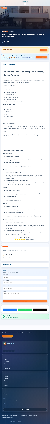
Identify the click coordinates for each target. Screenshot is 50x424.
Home (5, 359)
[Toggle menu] (25, 4)
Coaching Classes (8, 366)
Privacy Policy (7, 380)
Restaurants (7, 363)
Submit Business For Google (7, 417)
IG (10, 350)
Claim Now (43, 50)
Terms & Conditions (13, 415)
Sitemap (6, 385)
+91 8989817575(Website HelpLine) (11, 399)
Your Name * (5, 274)
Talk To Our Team (25, 409)
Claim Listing (7, 368)
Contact (6, 378)
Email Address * (6, 280)
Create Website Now (41, 57)
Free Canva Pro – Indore (27, 415)
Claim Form (35, 415)
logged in (11, 258)
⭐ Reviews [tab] (5, 244)
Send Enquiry (25, 301)
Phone (6, 285)
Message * (5, 291)
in (13, 350)
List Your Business (7, 336)
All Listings (6, 361)
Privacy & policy (5, 415)
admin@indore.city (7, 394)
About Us (6, 376)
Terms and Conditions (9, 383)
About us (20, 415)
